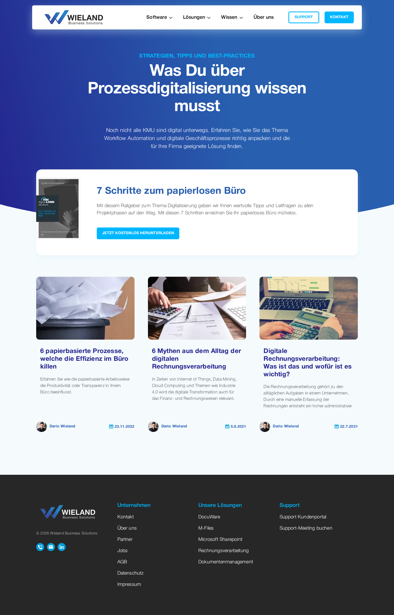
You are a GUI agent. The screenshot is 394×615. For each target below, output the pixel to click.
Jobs (122, 551)
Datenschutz (130, 573)
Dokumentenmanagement (225, 562)
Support (304, 17)
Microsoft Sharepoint (220, 539)
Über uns (264, 17)
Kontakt (339, 17)
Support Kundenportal (303, 517)
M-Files (206, 528)
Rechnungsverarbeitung (223, 551)
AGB (122, 562)
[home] (73, 17)
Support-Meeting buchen (306, 528)
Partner (125, 539)
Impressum (129, 584)
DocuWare (209, 517)
